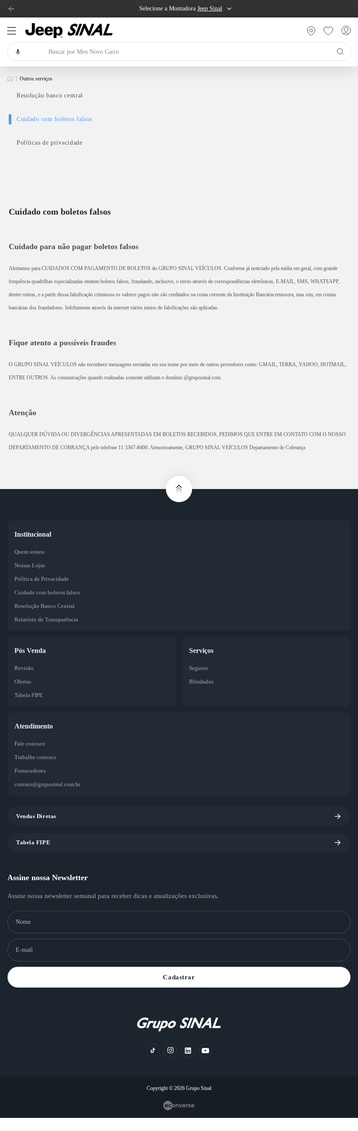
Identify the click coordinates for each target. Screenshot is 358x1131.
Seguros (198, 668)
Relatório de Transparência (46, 619)
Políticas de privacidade (50, 142)
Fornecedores (30, 770)
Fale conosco (29, 743)
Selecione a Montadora (180, 8)
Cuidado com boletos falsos (54, 119)
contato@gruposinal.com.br (47, 784)
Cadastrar (179, 977)
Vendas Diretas (36, 816)
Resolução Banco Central (44, 606)
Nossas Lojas (29, 565)
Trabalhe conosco (35, 757)
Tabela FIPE (28, 695)
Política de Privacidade (41, 579)
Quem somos (29, 551)
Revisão (24, 668)
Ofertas (22, 681)
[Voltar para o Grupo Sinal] (11, 8)
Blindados (201, 681)
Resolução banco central (50, 95)
